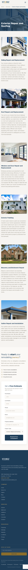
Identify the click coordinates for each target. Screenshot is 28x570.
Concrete (3, 517)
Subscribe (14, 554)
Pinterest (16, 564)
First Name (7, 393)
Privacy (3, 537)
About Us (3, 490)
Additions (3, 512)
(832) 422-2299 (5, 478)
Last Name (7, 400)
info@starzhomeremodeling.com (9, 480)
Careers (3, 499)
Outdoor (3, 519)
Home (2, 487)
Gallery (3, 492)
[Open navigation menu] (25, 2)
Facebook (3, 564)
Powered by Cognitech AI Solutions (14, 567)
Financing (3, 527)
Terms (2, 539)
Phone (6, 407)
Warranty (3, 532)
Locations (3, 534)
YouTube (22, 564)
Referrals (3, 530)
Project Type (8, 428)
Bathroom (3, 510)
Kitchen (3, 507)
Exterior (3, 514)
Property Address (9, 421)
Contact (3, 497)
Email (6, 414)
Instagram (10, 564)
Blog (2, 494)
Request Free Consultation (14, 437)
